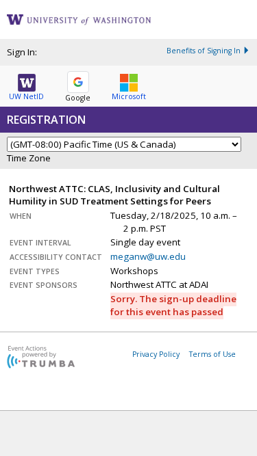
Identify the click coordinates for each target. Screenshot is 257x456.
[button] (26, 84)
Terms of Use (212, 354)
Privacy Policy (156, 354)
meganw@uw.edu (148, 256)
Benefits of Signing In (204, 50)
